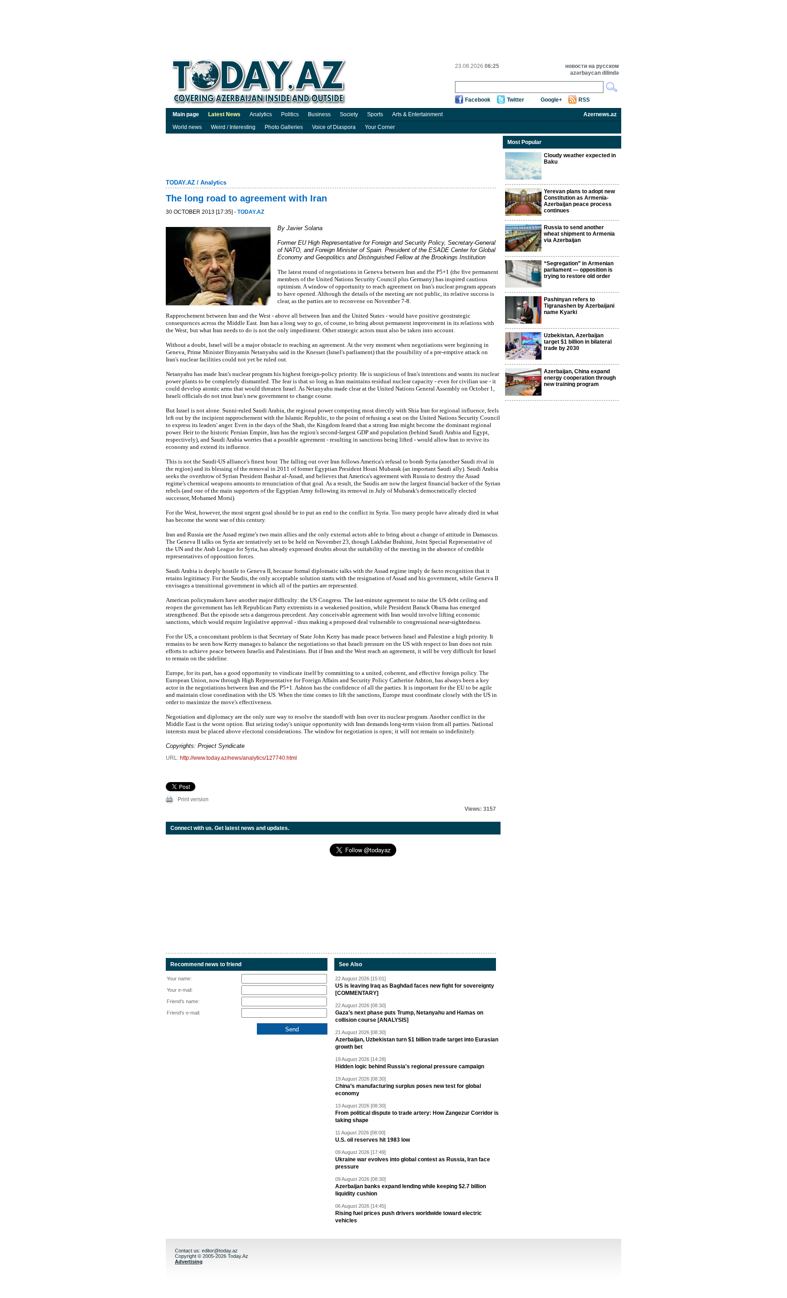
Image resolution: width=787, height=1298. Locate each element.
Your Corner (380, 127)
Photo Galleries (284, 127)
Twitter (515, 100)
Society (349, 114)
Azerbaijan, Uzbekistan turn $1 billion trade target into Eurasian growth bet (416, 1043)
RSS (584, 100)
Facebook (478, 100)
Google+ (551, 100)
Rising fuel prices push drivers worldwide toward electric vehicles (408, 1217)
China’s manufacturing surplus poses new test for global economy (408, 1090)
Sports (375, 114)
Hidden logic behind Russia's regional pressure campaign (409, 1066)
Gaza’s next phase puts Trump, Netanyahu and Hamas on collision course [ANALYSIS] (409, 1016)
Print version (193, 799)
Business (319, 114)
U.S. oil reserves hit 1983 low (372, 1140)
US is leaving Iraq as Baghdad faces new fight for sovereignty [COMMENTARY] (414, 989)
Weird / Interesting (233, 127)
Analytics (261, 114)
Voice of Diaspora (334, 127)
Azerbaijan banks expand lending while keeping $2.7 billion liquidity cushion (410, 1190)
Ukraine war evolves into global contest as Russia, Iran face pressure (412, 1163)
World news (187, 127)
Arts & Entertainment (417, 114)
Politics (290, 114)
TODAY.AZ (180, 182)
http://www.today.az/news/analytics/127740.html (238, 758)
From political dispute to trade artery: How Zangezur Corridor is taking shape (417, 1116)
